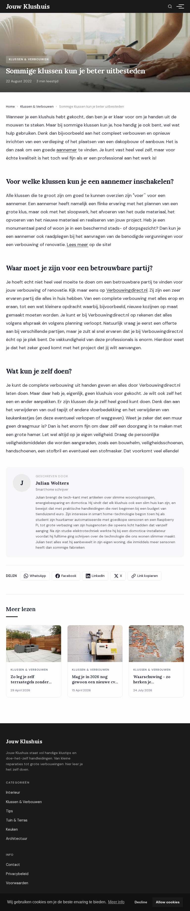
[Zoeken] (170, 6)
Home (10, 106)
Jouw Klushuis (24, 741)
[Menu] (179, 6)
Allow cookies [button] (168, 902)
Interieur (13, 792)
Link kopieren (147, 576)
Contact (13, 864)
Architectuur (16, 838)
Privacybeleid (17, 874)
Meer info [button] (116, 902)
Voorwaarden (17, 883)
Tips (9, 811)
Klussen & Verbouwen (37, 106)
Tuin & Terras (16, 820)
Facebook (68, 576)
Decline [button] (141, 902)
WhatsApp (38, 576)
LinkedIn (98, 576)
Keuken (12, 829)
